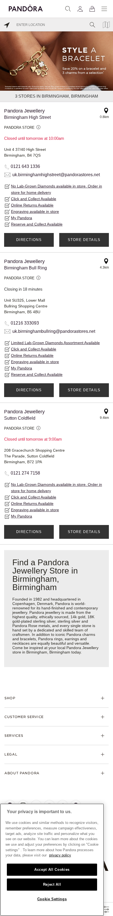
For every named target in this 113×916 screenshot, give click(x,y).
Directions (29, 240)
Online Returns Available (32, 205)
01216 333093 (25, 323)
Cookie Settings (52, 899)
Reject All (52, 884)
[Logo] (26, 7)
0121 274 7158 (25, 473)
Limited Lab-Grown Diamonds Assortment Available (55, 343)
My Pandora (21, 218)
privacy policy (60, 855)
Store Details (84, 240)
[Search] (68, 9)
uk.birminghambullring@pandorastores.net (53, 331)
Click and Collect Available (33, 199)
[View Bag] (92, 9)
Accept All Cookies (52, 869)
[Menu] (104, 9)
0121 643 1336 (25, 166)
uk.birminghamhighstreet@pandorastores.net (56, 174)
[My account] (80, 9)
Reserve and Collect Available (37, 224)
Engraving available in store (35, 211)
